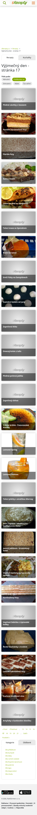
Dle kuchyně (9, 753)
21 (17, 733)
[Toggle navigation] (33, 3)
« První (4, 729)
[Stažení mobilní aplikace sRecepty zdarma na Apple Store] (25, 792)
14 (26, 729)
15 (30, 729)
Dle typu (8, 768)
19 (10, 733)
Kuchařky (27, 57)
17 (3, 733)
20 (14, 733)
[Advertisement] (18, 25)
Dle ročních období (12, 759)
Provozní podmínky (17, 803)
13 (23, 729)
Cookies (10, 808)
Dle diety (8, 756)
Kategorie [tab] (10, 742)
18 (7, 733)
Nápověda (20, 808)
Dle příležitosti (10, 750)
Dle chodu (9, 774)
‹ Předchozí (13, 729)
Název (17, 84)
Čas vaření (27, 84)
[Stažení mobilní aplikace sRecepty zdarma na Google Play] (7, 792)
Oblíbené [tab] (27, 742)
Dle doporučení (11, 771)
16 (34, 729)
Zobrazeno (7, 84)
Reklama (4, 803)
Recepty (15, 49)
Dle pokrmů (9, 765)
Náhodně (6, 79)
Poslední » (6, 738)
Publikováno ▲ (19, 79)
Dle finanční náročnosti (13, 762)
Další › (25, 733)
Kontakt (29, 803)
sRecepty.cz (5, 49)
